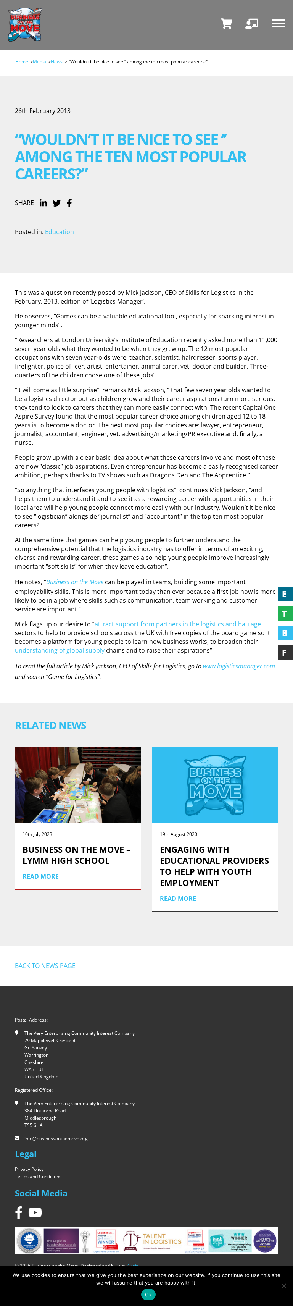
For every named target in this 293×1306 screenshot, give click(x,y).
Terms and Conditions (38, 1176)
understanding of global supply (60, 650)
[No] (283, 1286)
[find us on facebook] (19, 1212)
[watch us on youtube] (35, 1212)
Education (59, 232)
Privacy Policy (29, 1169)
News (57, 61)
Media (39, 61)
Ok (148, 1294)
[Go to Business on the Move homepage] (25, 25)
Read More (71, 898)
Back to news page (45, 966)
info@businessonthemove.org (56, 1138)
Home (21, 61)
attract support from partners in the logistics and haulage (178, 624)
